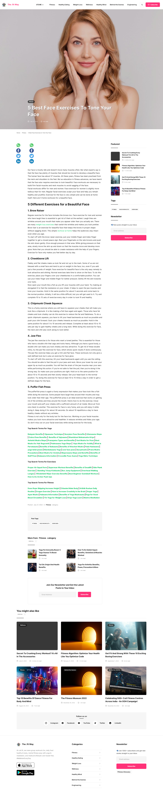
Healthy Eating (64, 5)
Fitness (52, 5)
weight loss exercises (45, 224)
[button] (40, 4)
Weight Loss (77, 5)
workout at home (64, 231)
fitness (34, 523)
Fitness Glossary (124, 772)
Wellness (89, 5)
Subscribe (154, 5)
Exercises (55, 523)
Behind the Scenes (117, 5)
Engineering (132, 5)
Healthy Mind (101, 5)
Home (18, 133)
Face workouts (44, 523)
